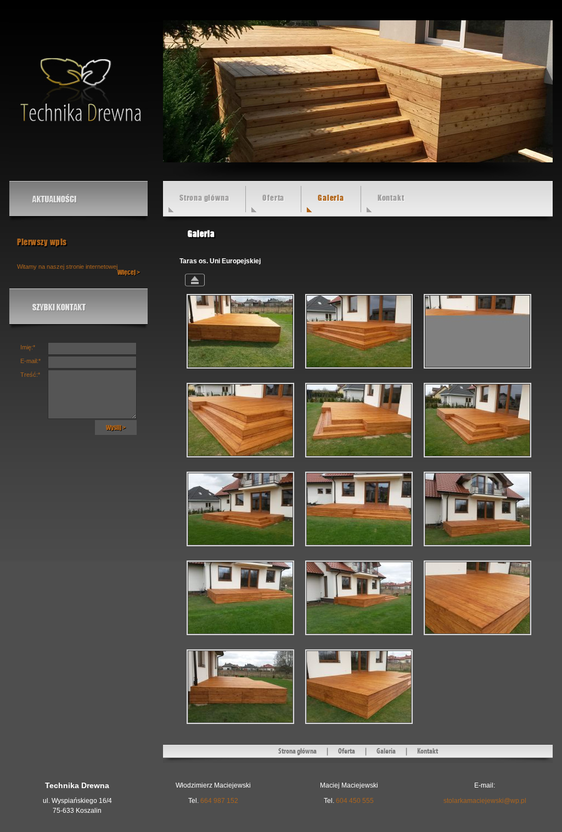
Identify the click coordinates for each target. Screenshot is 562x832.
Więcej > (128, 272)
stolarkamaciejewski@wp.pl (484, 801)
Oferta (273, 198)
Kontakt (391, 198)
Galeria (386, 751)
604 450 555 (355, 801)
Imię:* (27, 347)
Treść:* (30, 374)
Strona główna (204, 198)
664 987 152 (219, 801)
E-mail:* (30, 361)
